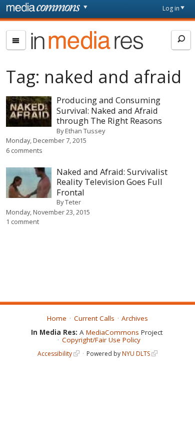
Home (56, 318)
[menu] (16, 40)
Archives (135, 318)
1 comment (22, 221)
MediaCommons (112, 332)
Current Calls (94, 318)
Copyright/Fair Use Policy (101, 339)
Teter (73, 201)
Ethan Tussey (85, 130)
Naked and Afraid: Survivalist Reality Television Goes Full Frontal (112, 182)
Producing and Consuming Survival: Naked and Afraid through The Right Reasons (109, 110)
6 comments (24, 150)
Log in (171, 8)
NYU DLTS (136, 353)
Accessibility (55, 353)
